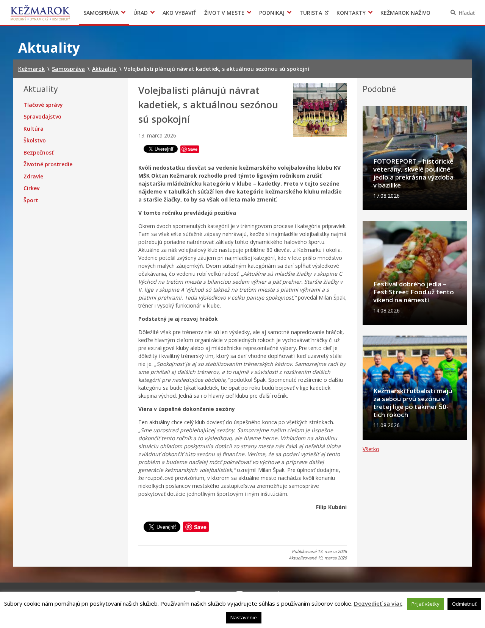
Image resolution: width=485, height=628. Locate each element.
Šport (30, 200)
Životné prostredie (47, 164)
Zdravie (33, 176)
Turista (310, 12)
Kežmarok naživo (405, 12)
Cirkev (31, 188)
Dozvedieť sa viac (378, 603)
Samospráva (101, 12)
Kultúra (33, 128)
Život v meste (224, 12)
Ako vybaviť (179, 12)
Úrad (140, 12)
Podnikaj (272, 12)
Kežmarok (40, 12)
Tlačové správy (43, 105)
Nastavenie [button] (243, 617)
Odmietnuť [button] (464, 603)
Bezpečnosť (38, 152)
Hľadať (466, 12)
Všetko (371, 449)
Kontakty (351, 12)
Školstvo (34, 140)
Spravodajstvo (42, 116)
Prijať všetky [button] (425, 603)
